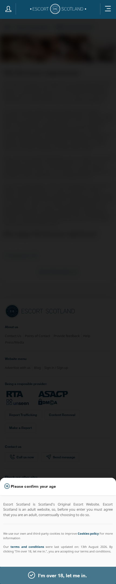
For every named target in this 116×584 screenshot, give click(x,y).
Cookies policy (88, 533)
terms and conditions (27, 547)
